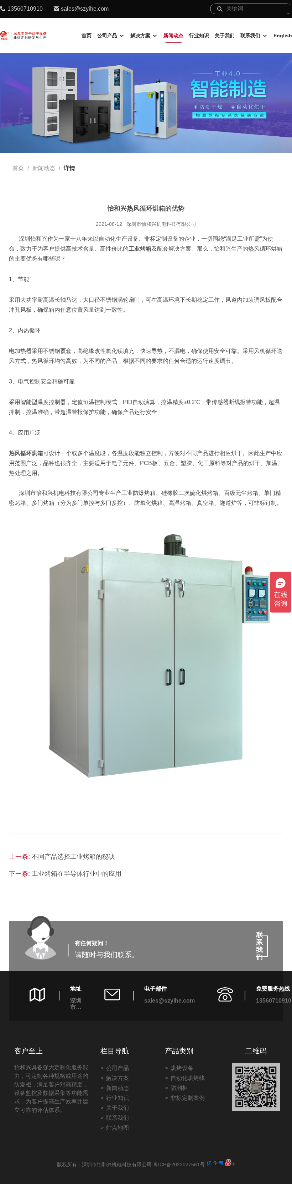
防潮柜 (179, 1088)
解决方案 (140, 35)
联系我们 (250, 35)
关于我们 (225, 35)
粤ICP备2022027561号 (179, 1164)
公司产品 (107, 35)
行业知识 (199, 35)
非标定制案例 (188, 1098)
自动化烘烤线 (188, 1078)
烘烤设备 (182, 1068)
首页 (87, 35)
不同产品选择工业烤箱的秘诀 (73, 856)
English (282, 35)
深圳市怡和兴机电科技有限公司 (161, 224)
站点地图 (117, 1128)
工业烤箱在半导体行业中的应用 (76, 873)
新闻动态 (173, 35)
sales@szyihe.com (85, 9)
